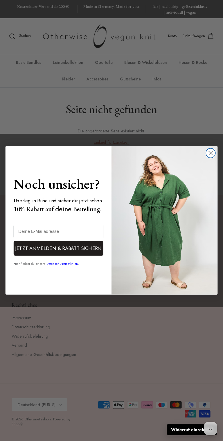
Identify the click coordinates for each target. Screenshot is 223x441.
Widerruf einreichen (192, 429)
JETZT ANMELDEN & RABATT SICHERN (58, 248)
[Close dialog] (210, 153)
